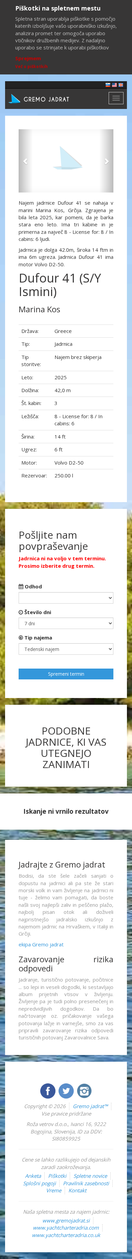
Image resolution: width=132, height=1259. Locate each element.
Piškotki (57, 1175)
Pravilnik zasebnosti (86, 1183)
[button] (26, 161)
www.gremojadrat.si (66, 1220)
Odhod (32, 586)
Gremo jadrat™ (90, 1106)
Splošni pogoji (39, 1183)
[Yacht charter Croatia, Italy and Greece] (114, 84)
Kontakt (77, 1190)
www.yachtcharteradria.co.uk (66, 1235)
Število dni (37, 612)
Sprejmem (28, 58)
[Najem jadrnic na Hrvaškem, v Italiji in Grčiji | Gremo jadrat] (49, 98)
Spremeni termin (66, 674)
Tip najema (37, 637)
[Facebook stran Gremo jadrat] (48, 1090)
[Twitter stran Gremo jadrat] (67, 1090)
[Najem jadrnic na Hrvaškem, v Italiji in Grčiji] (108, 84)
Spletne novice (90, 1175)
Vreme (53, 1190)
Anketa (33, 1175)
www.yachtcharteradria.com (66, 1227)
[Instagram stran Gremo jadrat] (84, 1090)
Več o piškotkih (31, 66)
